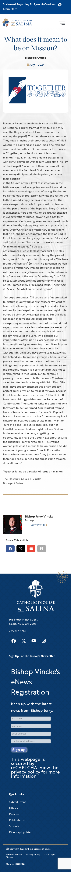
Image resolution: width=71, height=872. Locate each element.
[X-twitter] (23, 640)
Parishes (14, 814)
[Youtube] (33, 640)
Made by (10, 864)
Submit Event (17, 802)
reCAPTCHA (24, 767)
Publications (16, 820)
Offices (13, 808)
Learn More (10, 9)
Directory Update (19, 832)
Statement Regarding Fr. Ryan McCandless (29, 4)
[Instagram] (43, 640)
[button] (62, 23)
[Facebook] (13, 640)
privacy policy (25, 771)
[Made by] (20, 864)
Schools (14, 826)
